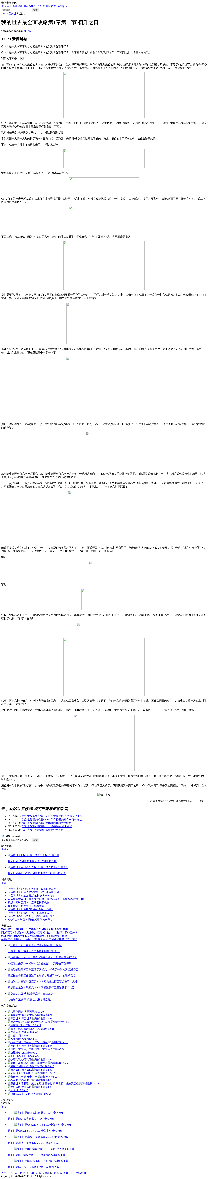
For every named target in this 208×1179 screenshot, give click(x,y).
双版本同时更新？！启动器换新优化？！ (31, 902)
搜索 (35, 10)
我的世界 (13, 13)
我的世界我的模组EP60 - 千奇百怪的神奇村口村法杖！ (53, 819)
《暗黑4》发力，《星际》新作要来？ (56, 932)
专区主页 (6, 6)
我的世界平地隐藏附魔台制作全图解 (43, 829)
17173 (4, 13)
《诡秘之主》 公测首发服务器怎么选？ (54, 939)
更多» (4, 849)
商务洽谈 (44, 1173)
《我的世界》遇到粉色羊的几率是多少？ (31, 912)
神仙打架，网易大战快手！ (16, 939)
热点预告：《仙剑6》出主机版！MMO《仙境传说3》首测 (34, 929)
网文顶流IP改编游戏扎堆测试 (18, 932)
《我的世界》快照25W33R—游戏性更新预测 (33, 892)
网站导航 (81, 1173)
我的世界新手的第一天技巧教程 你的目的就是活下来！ (53, 816)
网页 (8, 836)
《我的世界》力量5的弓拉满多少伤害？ (30, 909)
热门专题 (62, 6)
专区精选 (51, 6)
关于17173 (7, 1173)
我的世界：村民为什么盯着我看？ (27, 906)
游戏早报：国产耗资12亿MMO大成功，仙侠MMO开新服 (34, 936)
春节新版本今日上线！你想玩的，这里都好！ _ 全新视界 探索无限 (46, 899)
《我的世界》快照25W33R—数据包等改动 (32, 888)
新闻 (17, 836)
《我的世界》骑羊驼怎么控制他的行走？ (31, 916)
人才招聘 (20, 1173)
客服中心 (69, 1173)
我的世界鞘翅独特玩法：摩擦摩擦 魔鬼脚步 (47, 826)
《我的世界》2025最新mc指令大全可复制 (31, 895)
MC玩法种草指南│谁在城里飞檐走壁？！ (31, 919)
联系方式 (56, 1173)
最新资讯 (17, 6)
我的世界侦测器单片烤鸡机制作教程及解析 (47, 823)
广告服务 (32, 1173)
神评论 (28, 31)
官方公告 (39, 6)
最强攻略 (28, 6)
